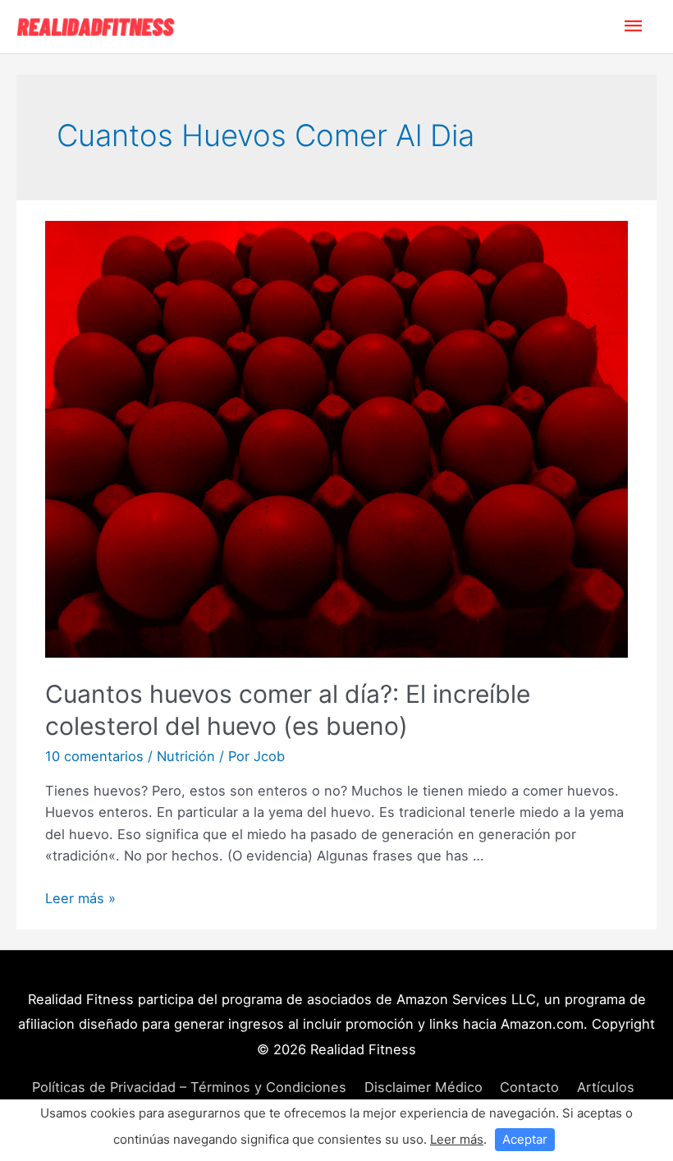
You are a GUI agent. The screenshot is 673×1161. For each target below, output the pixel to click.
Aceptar (524, 1139)
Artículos (605, 1087)
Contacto (529, 1087)
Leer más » (80, 898)
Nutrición (186, 756)
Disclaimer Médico (423, 1087)
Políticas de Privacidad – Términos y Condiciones (189, 1087)
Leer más (456, 1139)
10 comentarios (94, 756)
